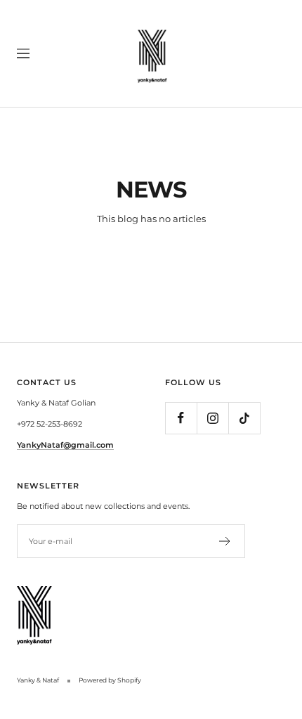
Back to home (151, 255)
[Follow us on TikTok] (244, 418)
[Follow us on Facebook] (181, 418)
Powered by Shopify (110, 680)
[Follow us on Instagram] (212, 418)
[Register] (225, 541)
